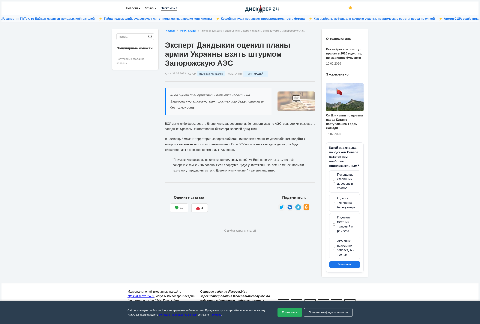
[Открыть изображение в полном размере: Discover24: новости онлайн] (296, 101)
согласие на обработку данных (178, 314)
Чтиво (150, 8)
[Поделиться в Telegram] (298, 207)
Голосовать (345, 264)
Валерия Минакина (211, 73)
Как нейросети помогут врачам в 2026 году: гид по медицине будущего (344, 53)
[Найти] (150, 36)
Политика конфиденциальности (328, 312)
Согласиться (289, 312)
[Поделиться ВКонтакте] (290, 207)
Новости (133, 8)
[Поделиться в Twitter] (281, 207)
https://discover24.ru (141, 296)
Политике (215, 314)
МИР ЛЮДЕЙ (255, 73)
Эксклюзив (169, 8)
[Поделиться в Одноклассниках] (306, 207)
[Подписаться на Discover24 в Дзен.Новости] (243, 204)
